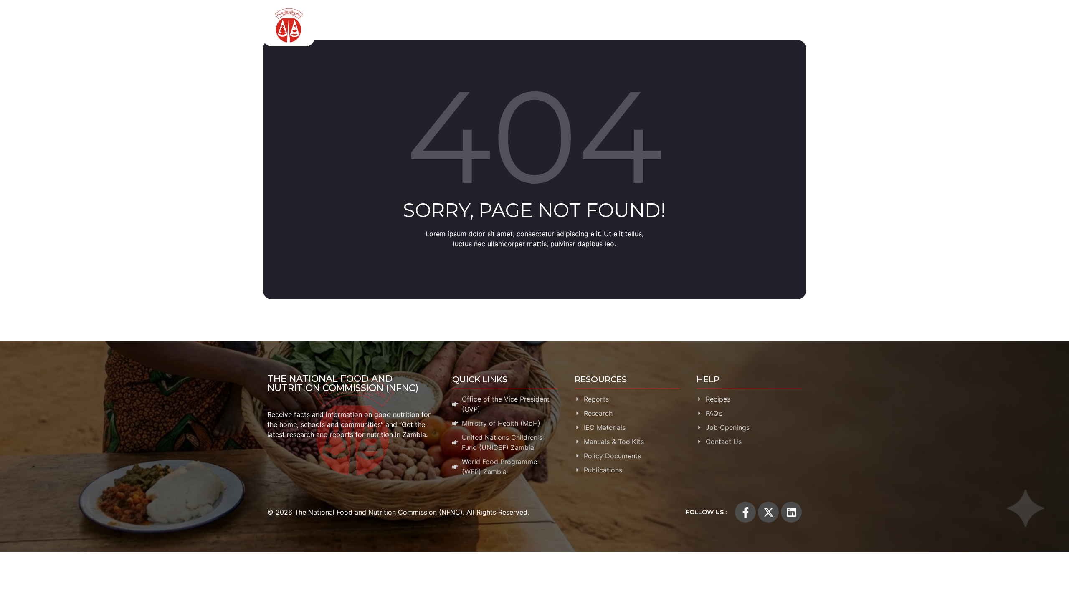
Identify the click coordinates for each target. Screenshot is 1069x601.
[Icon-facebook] (745, 512)
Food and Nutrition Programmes (499, 25)
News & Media (731, 25)
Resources (671, 25)
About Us (416, 25)
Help (781, 25)
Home (382, 25)
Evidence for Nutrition (601, 25)
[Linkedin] (791, 512)
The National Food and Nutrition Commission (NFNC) (342, 383)
